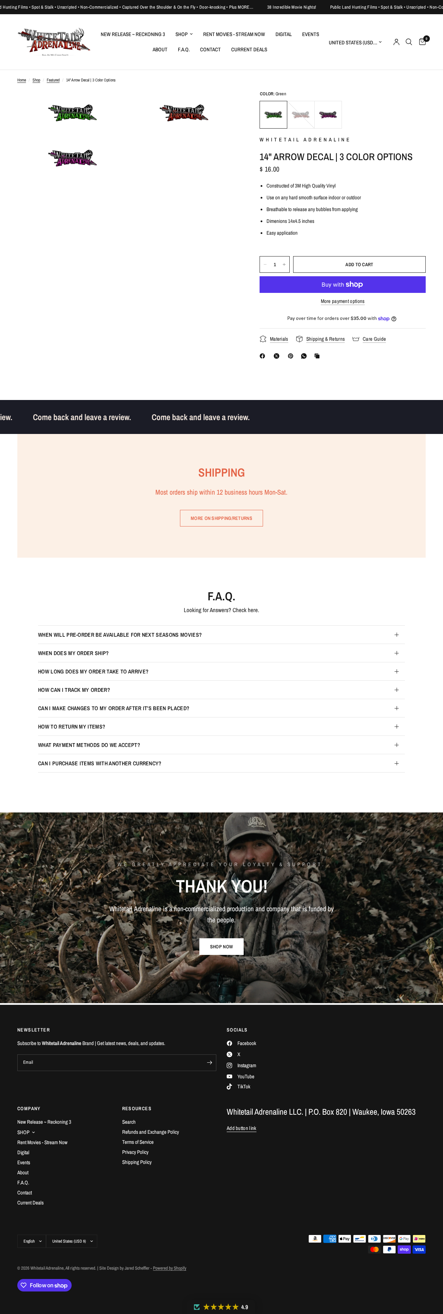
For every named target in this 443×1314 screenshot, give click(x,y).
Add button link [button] (241, 1128)
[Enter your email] (209, 1062)
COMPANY (29, 1108)
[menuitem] (133, 34)
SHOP (181, 34)
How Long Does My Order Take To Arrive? (93, 671)
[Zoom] (113, 105)
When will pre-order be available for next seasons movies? (120, 634)
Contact (210, 49)
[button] (221, 946)
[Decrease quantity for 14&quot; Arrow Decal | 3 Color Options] (265, 264)
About (160, 49)
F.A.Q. (184, 49)
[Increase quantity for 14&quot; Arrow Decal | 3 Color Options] (284, 264)
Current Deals (249, 49)
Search (129, 1121)
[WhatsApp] (305, 356)
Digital (283, 34)
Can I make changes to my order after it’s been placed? (113, 708)
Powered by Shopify (169, 1268)
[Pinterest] (292, 356)
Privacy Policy (135, 1152)
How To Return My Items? (71, 726)
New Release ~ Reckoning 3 (133, 34)
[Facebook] (264, 356)
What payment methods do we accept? (89, 745)
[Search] (409, 42)
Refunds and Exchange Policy (150, 1131)
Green (273, 115)
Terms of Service (138, 1142)
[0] (421, 42)
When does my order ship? (73, 653)
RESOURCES (137, 1108)
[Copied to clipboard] (318, 356)
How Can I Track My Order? (74, 690)
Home (21, 80)
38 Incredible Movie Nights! (255, 7)
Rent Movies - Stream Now (234, 34)
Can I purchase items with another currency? (100, 763)
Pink (328, 115)
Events (310, 34)
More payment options (343, 301)
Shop (36, 80)
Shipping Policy (137, 1162)
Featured (53, 80)
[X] (278, 356)
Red (301, 115)
